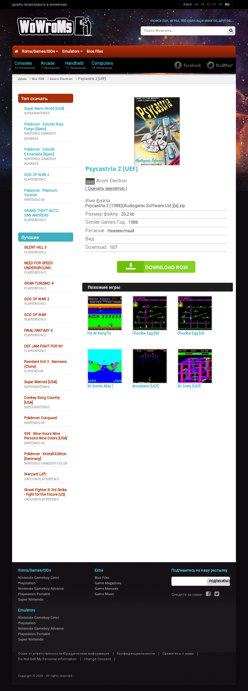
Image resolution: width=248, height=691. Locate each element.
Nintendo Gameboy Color (45, 463)
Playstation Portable (34, 594)
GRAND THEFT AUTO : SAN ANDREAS (42, 213)
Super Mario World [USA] (44, 108)
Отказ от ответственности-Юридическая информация (63, 654)
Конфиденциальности (136, 654)
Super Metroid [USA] (40, 382)
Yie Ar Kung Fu (99, 333)
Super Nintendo (37, 113)
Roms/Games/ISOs (39, 51)
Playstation (34, 371)
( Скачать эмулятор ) (106, 188)
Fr (202, 4)
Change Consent (97, 659)
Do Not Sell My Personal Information (47, 659)
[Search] (231, 31)
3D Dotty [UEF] (189, 386)
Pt (214, 4)
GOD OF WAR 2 (36, 175)
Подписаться (219, 581)
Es (208, 4)
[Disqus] (157, 472)
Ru (227, 4)
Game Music (104, 594)
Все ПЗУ (38, 79)
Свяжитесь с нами (178, 654)
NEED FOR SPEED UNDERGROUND (38, 265)
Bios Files (95, 51)
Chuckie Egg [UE (190, 333)
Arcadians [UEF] (145, 386)
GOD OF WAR (35, 315)
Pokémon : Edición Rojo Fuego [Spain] (44, 126)
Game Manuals (106, 588)
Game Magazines (108, 583)
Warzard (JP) (35, 474)
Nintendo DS (34, 199)
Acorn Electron (61, 79)
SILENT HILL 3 (35, 247)
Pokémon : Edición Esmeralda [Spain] (39, 151)
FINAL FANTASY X (38, 330)
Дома (22, 79)
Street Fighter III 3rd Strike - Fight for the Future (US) (45, 492)
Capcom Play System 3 (41, 479)
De (221, 4)
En (196, 4)
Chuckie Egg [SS (145, 333)
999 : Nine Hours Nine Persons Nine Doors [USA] (45, 436)
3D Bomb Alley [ (100, 386)
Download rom (166, 267)
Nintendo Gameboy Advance (41, 588)
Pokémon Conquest (40, 418)
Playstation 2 (35, 179)
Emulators (71, 51)
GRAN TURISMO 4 (39, 283)
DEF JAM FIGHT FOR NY (43, 346)
